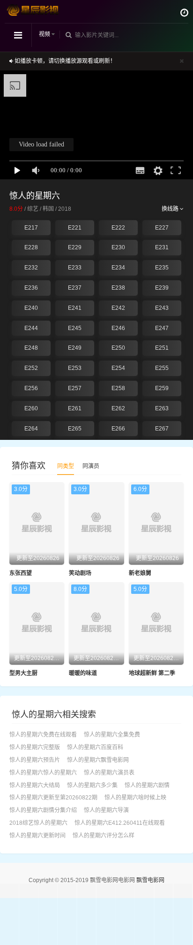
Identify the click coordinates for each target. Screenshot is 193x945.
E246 (118, 328)
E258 (118, 388)
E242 (118, 308)
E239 (162, 287)
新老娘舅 (140, 573)
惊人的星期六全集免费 (112, 734)
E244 (31, 328)
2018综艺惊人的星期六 (38, 823)
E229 (75, 247)
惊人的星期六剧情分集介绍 (43, 810)
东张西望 (20, 573)
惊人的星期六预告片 (34, 760)
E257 (75, 388)
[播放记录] (184, 12)
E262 (118, 408)
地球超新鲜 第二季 (152, 673)
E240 (31, 308)
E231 (162, 247)
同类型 (65, 466)
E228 (31, 247)
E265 (75, 428)
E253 (75, 368)
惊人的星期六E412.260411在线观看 (119, 823)
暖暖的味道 (83, 673)
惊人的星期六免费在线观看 (43, 734)
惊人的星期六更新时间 (37, 835)
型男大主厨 (23, 673)
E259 (162, 388)
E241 (75, 308)
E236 (31, 287)
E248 (31, 348)
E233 (75, 267)
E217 (31, 227)
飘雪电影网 (150, 880)
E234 (118, 267)
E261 (75, 408)
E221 (75, 227)
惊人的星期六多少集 (92, 785)
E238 (118, 287)
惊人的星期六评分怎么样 (103, 835)
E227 (162, 227)
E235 (162, 267)
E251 (162, 348)
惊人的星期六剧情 (147, 785)
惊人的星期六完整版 (34, 747)
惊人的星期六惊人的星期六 (43, 772)
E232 (31, 267)
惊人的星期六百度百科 (95, 747)
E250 (118, 348)
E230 (118, 247)
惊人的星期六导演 (106, 810)
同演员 (90, 466)
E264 (31, 428)
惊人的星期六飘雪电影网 (98, 760)
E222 (118, 227)
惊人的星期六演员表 (109, 772)
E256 (31, 388)
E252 (31, 368)
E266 (118, 428)
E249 (75, 348)
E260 (31, 408)
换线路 (171, 209)
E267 (162, 428)
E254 (118, 368)
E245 (75, 328)
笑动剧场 (80, 573)
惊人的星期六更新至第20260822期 (53, 797)
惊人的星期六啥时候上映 (135, 797)
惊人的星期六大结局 (34, 785)
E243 (162, 308)
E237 (75, 287)
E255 (162, 368)
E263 (162, 408)
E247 (162, 328)
